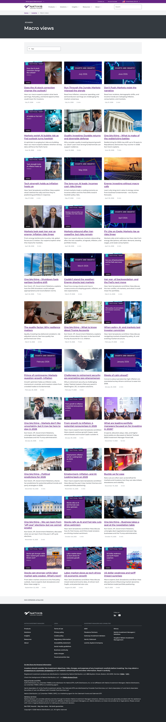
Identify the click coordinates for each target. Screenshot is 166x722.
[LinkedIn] (115, 615)
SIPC (128, 674)
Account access (112, 1)
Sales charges (59, 653)
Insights (74, 7)
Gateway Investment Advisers (94, 636)
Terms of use (58, 629)
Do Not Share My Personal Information (37, 665)
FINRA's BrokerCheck (70, 677)
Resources (86, 7)
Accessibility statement (62, 643)
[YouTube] (119, 615)
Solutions (63, 7)
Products (51, 7)
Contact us (101, 1)
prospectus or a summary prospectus (39, 670)
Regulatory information (62, 639)
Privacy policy (59, 632)
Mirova (116, 629)
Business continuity (61, 650)
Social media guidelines (62, 646)
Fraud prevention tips (61, 657)
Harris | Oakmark (90, 639)
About (97, 7)
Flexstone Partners (90, 632)
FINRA (122, 674)
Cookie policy (58, 636)
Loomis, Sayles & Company (93, 643)
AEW (86, 629)
